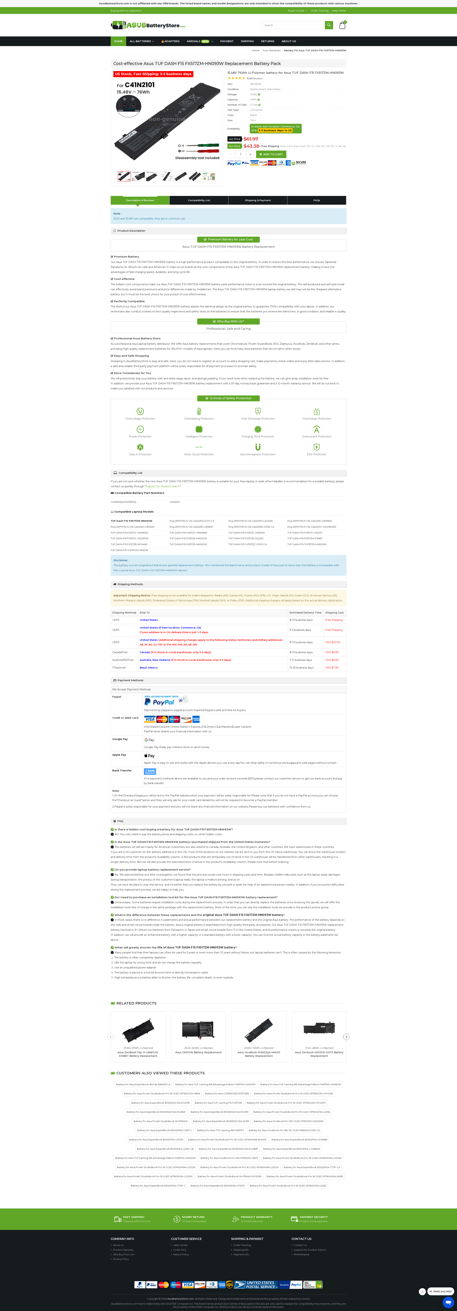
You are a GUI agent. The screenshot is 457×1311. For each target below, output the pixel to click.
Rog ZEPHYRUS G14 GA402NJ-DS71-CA (192, 520)
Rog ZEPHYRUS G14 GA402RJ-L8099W (309, 520)
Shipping (247, 41)
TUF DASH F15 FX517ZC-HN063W (129, 532)
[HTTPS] (313, 1285)
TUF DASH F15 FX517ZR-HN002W (188, 544)
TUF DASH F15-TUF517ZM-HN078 (129, 550)
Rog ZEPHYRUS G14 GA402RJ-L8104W (132, 526)
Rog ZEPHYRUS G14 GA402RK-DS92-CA (251, 526)
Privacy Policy (121, 1259)
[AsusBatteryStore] (149, 25)
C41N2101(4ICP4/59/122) (123, 501)
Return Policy (181, 1254)
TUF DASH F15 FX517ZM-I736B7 (304, 538)
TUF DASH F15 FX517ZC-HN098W (188, 532)
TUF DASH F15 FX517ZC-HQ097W (129, 538)
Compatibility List (199, 200)
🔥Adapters (170, 41)
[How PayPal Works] (290, 1285)
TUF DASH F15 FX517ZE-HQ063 (245, 538)
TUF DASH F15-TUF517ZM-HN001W (307, 544)
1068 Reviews (254, 78)
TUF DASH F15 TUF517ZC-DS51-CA (247, 544)
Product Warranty (123, 1249)
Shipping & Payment (258, 200)
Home (118, 41)
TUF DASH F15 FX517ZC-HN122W (246, 532)
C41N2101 (175, 501)
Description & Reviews (140, 200)
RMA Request (302, 1254)
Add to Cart (273, 154)
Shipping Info (241, 1249)
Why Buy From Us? (124, 1254)
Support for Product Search (163, 486)
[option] (167, 121)
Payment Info (241, 1254)
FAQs (316, 200)
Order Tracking (319, 10)
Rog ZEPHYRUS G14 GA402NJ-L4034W (250, 520)
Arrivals (197, 41)
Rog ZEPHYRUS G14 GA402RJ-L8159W (191, 526)
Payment (227, 41)
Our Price (234, 146)
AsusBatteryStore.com (180, 1298)
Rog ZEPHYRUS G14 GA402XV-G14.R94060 (311, 526)
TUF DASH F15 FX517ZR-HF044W (129, 544)
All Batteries (140, 41)
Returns (267, 41)
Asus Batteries (272, 50)
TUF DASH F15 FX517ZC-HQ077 (304, 532)
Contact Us (300, 1245)
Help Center (339, 10)
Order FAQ (179, 1249)
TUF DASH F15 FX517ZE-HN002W (188, 538)
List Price (234, 139)
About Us (289, 41)
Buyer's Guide (296, 10)
